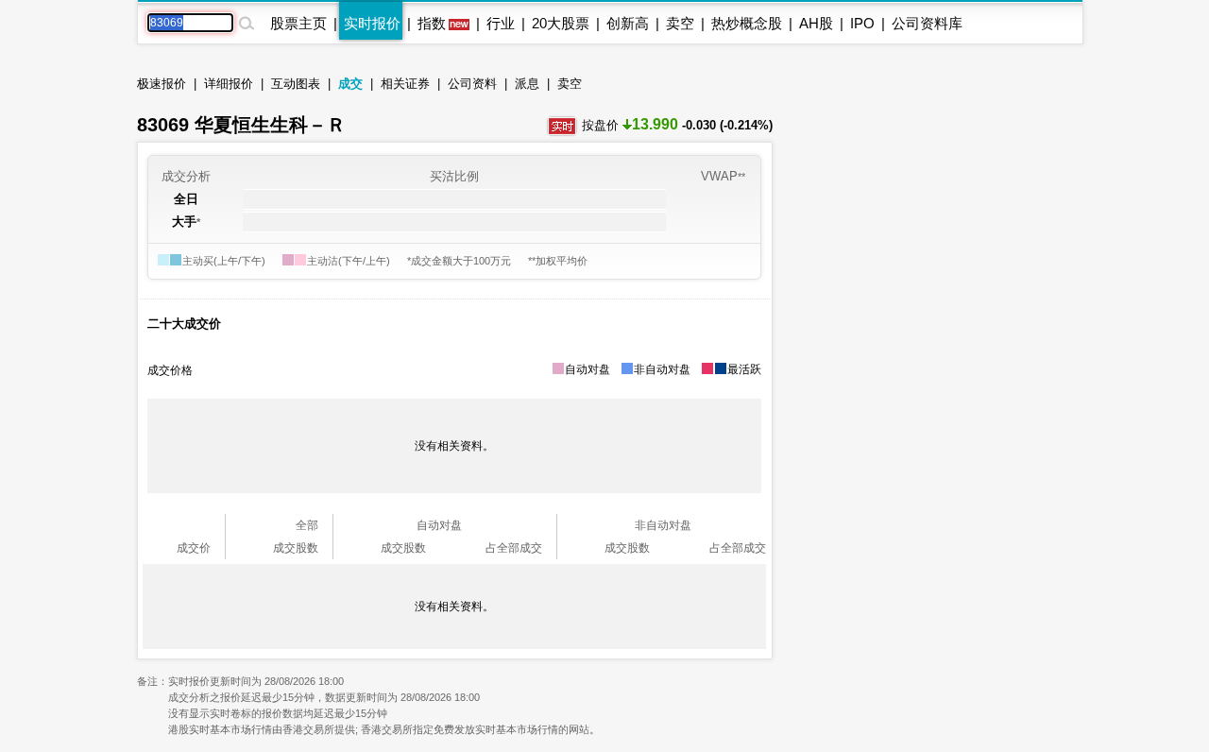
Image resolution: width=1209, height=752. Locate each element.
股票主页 (298, 23)
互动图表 (295, 84)
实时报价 (372, 23)
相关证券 (405, 84)
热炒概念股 (746, 23)
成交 (350, 84)
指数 (431, 23)
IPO (862, 23)
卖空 (680, 23)
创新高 (627, 23)
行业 (500, 23)
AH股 (816, 23)
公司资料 (472, 84)
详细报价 (228, 84)
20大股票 (560, 23)
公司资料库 (927, 23)
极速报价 (161, 84)
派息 (527, 84)
